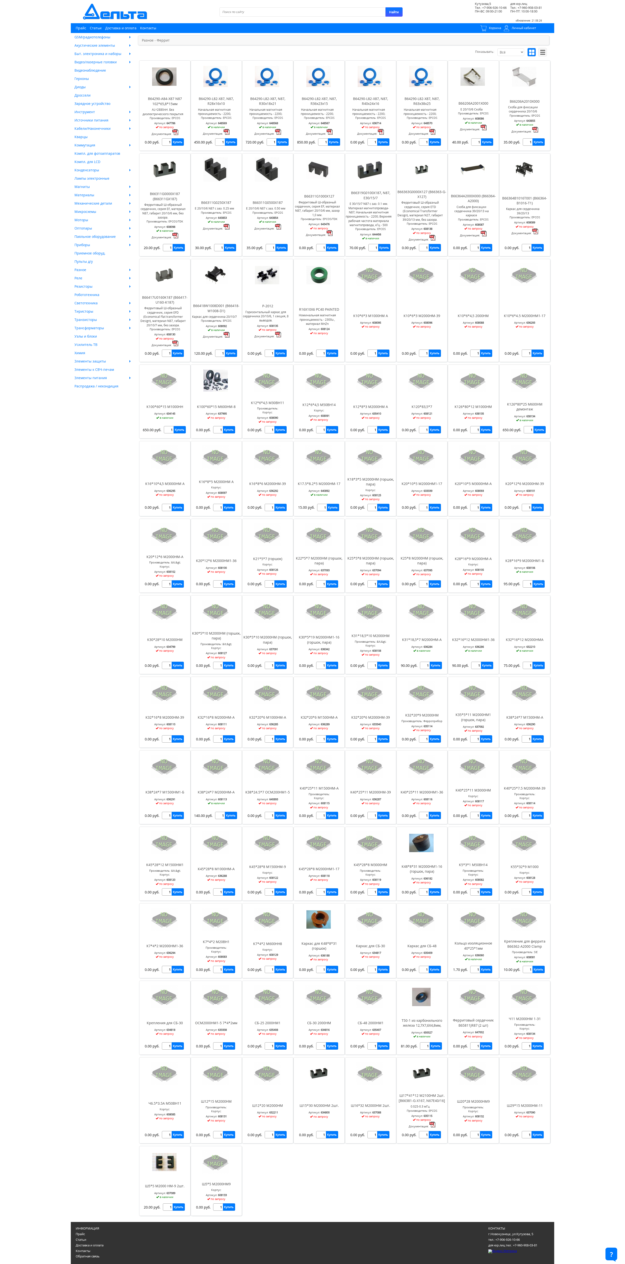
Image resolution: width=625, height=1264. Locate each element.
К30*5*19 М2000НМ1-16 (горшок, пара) (319, 639)
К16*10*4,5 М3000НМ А (165, 483)
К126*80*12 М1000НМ (473, 406)
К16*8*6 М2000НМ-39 (267, 483)
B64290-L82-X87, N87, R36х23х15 (319, 101)
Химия (79, 353)
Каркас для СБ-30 (370, 946)
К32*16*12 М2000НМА (524, 639)
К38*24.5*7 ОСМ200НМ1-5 (267, 792)
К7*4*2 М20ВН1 (216, 941)
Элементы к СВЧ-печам (94, 369)
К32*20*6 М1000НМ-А (267, 717)
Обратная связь (88, 1256)
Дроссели (82, 95)
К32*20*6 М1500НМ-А (319, 717)
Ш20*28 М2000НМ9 (473, 1101)
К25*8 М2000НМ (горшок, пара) (422, 560)
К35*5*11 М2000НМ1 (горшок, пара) (473, 717)
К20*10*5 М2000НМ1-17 (422, 483)
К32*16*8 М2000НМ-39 (165, 717)
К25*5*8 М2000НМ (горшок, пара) (370, 560)
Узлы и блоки (85, 336)
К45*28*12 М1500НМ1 (165, 864)
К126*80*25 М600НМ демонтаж (524, 406)
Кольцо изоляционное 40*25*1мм (473, 945)
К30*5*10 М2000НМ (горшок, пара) (216, 635)
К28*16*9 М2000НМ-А (473, 558)
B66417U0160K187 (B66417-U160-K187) (165, 300)
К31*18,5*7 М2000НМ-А (422, 639)
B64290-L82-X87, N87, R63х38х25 (422, 101)
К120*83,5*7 (422, 406)
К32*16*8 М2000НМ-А (216, 717)
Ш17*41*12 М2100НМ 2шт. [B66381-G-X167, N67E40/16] (422, 1098)
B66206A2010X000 (525, 101)
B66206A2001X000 (473, 103)
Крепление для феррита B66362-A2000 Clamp (524, 943)
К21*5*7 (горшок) (267, 558)
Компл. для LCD (87, 161)
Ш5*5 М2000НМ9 (216, 1184)
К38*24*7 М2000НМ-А (216, 792)
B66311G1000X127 (319, 196)
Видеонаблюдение (90, 70)
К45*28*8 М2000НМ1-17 (319, 869)
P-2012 (267, 306)
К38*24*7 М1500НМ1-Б (165, 792)
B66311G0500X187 (268, 202)
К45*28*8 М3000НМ (370, 864)
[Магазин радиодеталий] (115, 12)
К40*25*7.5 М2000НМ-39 (524, 788)
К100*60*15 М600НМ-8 (216, 406)
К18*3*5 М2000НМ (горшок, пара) (370, 481)
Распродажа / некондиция (96, 386)
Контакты (148, 28)
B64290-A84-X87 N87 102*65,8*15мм (165, 101)
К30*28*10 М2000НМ (165, 639)
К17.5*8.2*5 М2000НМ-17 (319, 483)
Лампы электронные (91, 178)
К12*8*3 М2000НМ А (370, 406)
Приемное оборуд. (89, 253)
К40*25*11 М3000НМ (473, 790)
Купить (177, 142)
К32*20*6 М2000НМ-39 (370, 717)
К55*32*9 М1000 (525, 866)
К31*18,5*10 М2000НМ (371, 635)
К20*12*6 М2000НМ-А (164, 556)
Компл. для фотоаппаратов (97, 153)
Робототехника (86, 294)
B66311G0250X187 (216, 202)
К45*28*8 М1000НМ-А (216, 869)
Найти (394, 12)
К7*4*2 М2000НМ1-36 (164, 946)
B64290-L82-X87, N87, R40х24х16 (370, 101)
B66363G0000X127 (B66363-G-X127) (421, 194)
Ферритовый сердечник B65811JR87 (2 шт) (473, 1022)
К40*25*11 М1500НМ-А (319, 788)
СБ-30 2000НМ (319, 1023)
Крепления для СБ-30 (165, 1023)
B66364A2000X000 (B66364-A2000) (473, 198)
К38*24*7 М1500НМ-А (524, 717)
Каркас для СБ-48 (422, 946)
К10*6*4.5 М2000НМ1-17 (524, 315)
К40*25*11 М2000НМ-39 (370, 792)
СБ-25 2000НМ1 (268, 1023)
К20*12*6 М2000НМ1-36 (216, 560)
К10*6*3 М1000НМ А (370, 315)
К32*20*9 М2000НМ (422, 715)
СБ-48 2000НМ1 (371, 1023)
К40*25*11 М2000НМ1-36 (422, 792)
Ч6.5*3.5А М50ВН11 (164, 1103)
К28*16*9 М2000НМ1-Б (524, 560)
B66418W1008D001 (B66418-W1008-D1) (216, 308)
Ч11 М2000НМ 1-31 (525, 1018)
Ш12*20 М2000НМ (267, 1105)
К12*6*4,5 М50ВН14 (319, 404)
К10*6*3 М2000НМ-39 (422, 315)
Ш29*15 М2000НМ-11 (525, 1105)
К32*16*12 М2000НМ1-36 (473, 639)
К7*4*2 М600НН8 (267, 943)
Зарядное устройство (92, 103)
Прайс (81, 28)
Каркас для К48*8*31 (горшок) (319, 946)
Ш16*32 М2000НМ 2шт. (370, 1105)
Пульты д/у (83, 261)
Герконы (81, 78)
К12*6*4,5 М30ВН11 (267, 402)
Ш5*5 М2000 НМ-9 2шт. (165, 1186)
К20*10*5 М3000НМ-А (473, 483)
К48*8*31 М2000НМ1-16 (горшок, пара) (422, 869)
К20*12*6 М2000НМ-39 (524, 483)
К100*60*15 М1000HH (164, 406)
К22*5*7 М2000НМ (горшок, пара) (319, 560)
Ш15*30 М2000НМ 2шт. (319, 1105)
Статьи (96, 28)
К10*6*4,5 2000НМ (473, 315)
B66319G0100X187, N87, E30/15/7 (370, 195)
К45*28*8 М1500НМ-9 (267, 866)
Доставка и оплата (120, 28)
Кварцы (81, 136)
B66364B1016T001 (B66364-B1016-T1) (524, 200)
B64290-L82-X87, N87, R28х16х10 (216, 101)
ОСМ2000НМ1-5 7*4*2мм (216, 1023)
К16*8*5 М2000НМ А (216, 481)
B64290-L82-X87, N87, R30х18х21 (267, 101)
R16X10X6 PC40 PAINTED (319, 309)
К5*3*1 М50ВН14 (473, 864)
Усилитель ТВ (85, 344)
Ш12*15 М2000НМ (216, 1101)
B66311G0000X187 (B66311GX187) (165, 196)
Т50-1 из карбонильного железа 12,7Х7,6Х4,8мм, (422, 1023)
